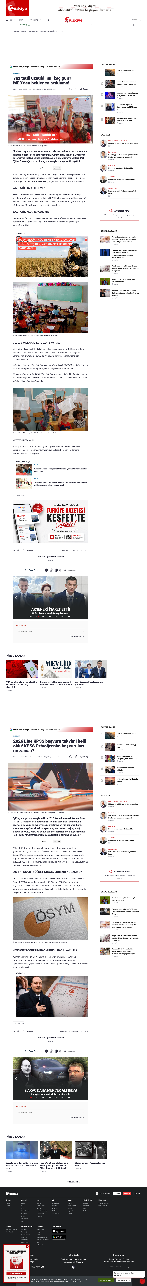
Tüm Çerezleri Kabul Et (106, 1280)
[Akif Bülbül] (104, 179)
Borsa (23, 1203)
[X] (46, 570)
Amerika (54, 1208)
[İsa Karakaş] (104, 154)
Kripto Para (24, 1213)
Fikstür (39, 1208)
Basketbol (40, 1216)
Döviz (23, 1208)
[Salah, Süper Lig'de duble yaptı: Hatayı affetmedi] (105, 285)
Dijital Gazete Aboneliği (42, 20)
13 (54, 616)
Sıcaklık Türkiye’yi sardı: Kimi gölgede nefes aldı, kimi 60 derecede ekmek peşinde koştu (123, 951)
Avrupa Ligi (40, 1213)
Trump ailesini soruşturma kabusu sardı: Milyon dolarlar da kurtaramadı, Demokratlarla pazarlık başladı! (125, 254)
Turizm (23, 1221)
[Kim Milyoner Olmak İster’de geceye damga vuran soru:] (111, 95)
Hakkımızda (40, 1229)
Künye (38, 1234)
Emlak (23, 1216)
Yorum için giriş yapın (77, 636)
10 (47, 616)
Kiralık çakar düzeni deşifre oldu (120, 168)
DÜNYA (92, 25)
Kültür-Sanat (87, 1200)
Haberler (16, 73)
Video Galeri (25, 1242)
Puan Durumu (41, 1206)
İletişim (39, 1232)
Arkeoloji (86, 1206)
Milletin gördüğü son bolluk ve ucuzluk (123, 143)
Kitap (84, 1208)
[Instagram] (33, 1267)
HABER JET (125, 25)
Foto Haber (24, 1240)
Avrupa (54, 1206)
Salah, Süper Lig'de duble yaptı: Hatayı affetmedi (124, 280)
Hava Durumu (72, 1206)
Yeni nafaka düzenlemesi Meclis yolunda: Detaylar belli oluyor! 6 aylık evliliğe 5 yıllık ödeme (124, 239)
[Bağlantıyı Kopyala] (76, 89)
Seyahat (70, 1211)
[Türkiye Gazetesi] (73, 22)
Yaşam (70, 1200)
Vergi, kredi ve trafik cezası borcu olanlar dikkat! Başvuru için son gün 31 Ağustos (125, 268)
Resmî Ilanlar (25, 1234)
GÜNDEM (61, 25)
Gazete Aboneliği (27, 20)
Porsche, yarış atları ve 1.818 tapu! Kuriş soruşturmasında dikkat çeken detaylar (125, 293)
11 (50, 616)
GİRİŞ (135, 20)
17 (64, 616)
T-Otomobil (24, 1218)
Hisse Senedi (25, 1211)
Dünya (54, 1200)
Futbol (39, 1203)
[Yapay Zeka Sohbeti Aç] (142, 1281)
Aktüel (70, 1213)
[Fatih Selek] (104, 168)
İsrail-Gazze (55, 1213)
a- (55, 168)
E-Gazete (15, 20)
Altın (22, 1206)
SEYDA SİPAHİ (21, 496)
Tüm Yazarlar (10, 1232)
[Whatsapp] (70, 89)
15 (59, 616)
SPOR (101, 25)
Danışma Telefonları (43, 1240)
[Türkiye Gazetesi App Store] (59, 1231)
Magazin (24, 1229)
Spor (38, 1200)
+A (59, 168)
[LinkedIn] (56, 570)
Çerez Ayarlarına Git (123, 1280)
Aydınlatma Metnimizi (62, 1281)
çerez (52, 1279)
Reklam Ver (40, 1245)
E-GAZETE (117, 1193)
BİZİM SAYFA (50, 25)
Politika (8, 1203)
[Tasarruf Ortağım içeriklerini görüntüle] (24, 25)
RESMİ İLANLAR (112, 25)
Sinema (85, 1203)
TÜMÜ (74, 616)
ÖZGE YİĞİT (20, 1023)
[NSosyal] (60, 570)
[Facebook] (18, 550)
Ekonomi (24, 1200)
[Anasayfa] (12, 1193)
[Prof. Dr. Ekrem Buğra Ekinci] (104, 143)
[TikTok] (38, 1267)
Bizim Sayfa (102, 1200)
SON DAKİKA (11, 25)
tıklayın (119, 217)
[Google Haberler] (70, 570)
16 (62, 616)
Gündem (8, 1200)
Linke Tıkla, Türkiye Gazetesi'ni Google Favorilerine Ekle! (36, 67)
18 (66, 616)
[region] (74, 1281)
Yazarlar (8, 1226)
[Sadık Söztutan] (104, 191)
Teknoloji (24, 1232)
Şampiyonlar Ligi (42, 1211)
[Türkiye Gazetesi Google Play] (59, 1237)
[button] (84, 597)
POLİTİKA (72, 25)
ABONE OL (127, 1193)
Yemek (70, 1208)
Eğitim (8, 1206)
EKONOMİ (82, 25)
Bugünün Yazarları (11, 1229)
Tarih (84, 1211)
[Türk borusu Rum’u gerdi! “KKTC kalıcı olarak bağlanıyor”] (111, 72)
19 (69, 616)
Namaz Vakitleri (103, 1203)
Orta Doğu (55, 1203)
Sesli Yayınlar (102, 1206)
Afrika (54, 1211)
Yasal (38, 1242)
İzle (136, 25)
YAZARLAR (38, 25)
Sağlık (70, 1203)
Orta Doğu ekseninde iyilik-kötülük (121, 180)
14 (57, 616)
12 (52, 616)
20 (71, 616)
